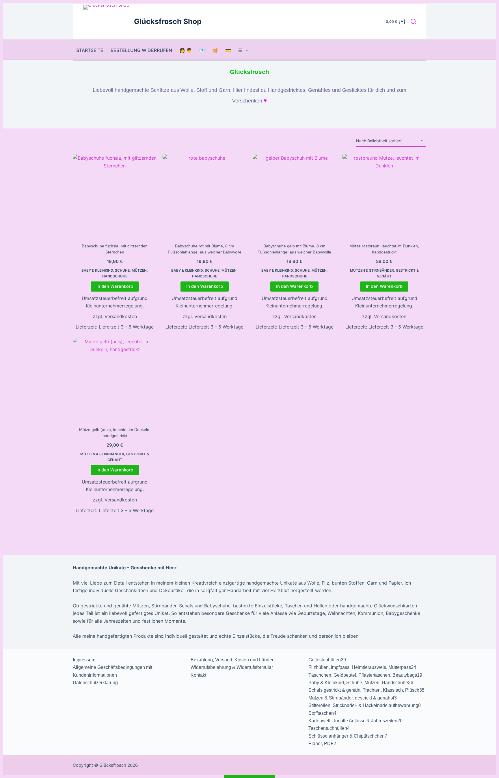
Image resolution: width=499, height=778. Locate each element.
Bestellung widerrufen (141, 50)
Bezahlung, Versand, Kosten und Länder (232, 659)
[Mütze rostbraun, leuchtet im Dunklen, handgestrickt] (384, 196)
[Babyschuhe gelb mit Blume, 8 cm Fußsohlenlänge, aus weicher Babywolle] (294, 196)
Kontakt (198, 675)
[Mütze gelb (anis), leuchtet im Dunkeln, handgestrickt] (115, 379)
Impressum (84, 659)
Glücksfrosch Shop (168, 21)
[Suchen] (413, 21)
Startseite (89, 50)
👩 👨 (185, 50)
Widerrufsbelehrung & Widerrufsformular (232, 667)
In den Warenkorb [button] (114, 286)
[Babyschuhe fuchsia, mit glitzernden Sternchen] (115, 196)
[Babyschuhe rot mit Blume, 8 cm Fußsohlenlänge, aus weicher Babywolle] (204, 196)
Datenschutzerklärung (95, 682)
